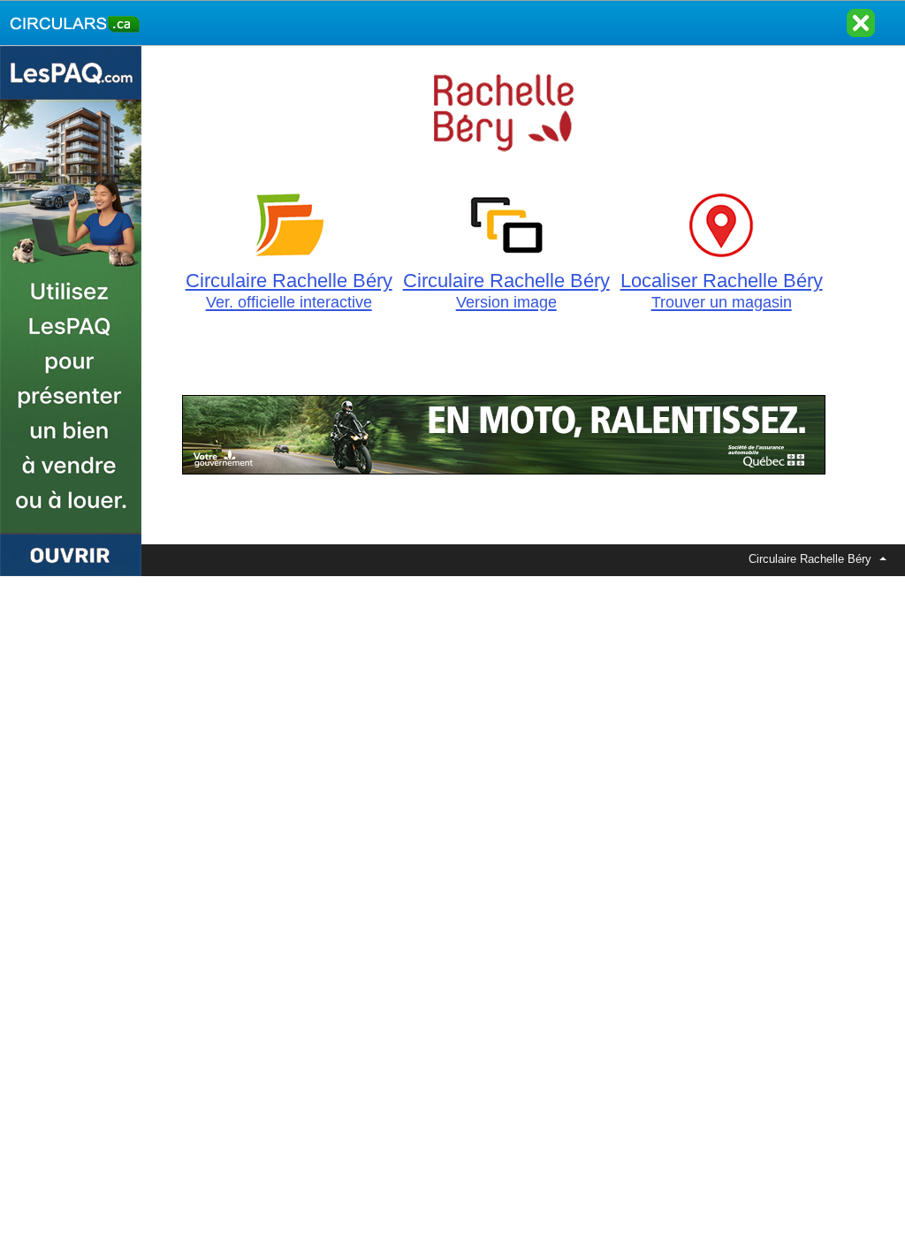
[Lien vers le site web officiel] (504, 164)
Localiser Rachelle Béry (721, 290)
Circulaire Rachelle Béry (289, 290)
